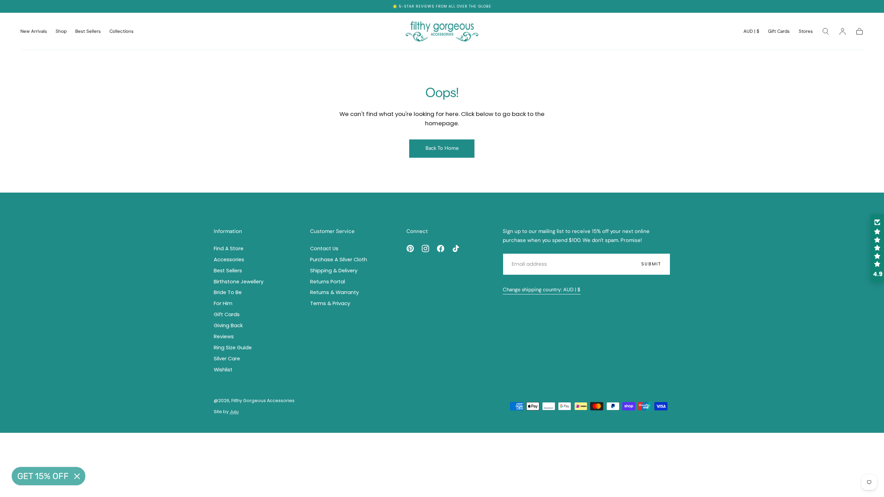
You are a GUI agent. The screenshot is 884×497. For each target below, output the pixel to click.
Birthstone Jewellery (238, 281)
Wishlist (223, 369)
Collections (121, 31)
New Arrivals (33, 31)
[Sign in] (842, 31)
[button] (751, 33)
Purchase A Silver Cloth (338, 259)
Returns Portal (327, 281)
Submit (651, 264)
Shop (61, 31)
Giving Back (228, 325)
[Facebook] (440, 248)
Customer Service (332, 231)
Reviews (425, 6)
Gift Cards (779, 31)
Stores (806, 31)
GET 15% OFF (43, 476)
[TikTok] (455, 248)
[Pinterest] (410, 248)
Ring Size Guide (233, 347)
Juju (234, 412)
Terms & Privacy (330, 303)
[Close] (77, 476)
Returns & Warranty (334, 292)
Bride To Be (228, 292)
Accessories (229, 259)
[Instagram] (425, 248)
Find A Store (228, 248)
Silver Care (227, 358)
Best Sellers (88, 31)
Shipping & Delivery (333, 270)
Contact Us (324, 248)
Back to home (442, 148)
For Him (223, 303)
